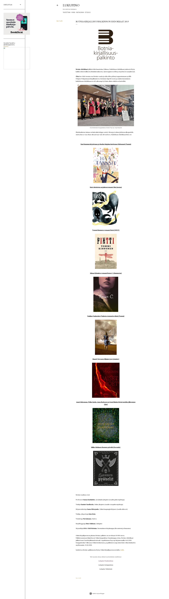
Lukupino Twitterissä (105, 569)
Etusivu (88, 12)
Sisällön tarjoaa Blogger (98, 593)
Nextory (6, 46)
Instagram (80, 12)
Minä (73, 12)
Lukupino (71, 5)
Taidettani (67, 12)
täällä (122, 550)
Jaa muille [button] (59, 21)
